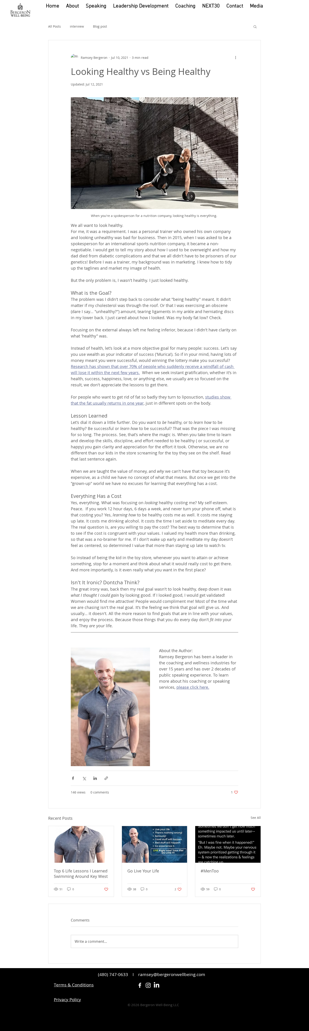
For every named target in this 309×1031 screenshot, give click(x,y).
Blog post (100, 26)
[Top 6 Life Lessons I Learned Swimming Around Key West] (81, 844)
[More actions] (235, 57)
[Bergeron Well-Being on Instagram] (148, 985)
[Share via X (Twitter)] (84, 778)
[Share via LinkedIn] (95, 778)
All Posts (54, 26)
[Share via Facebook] (73, 778)
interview (77, 26)
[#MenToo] (228, 844)
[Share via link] (106, 778)
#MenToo (210, 871)
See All (256, 817)
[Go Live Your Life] (154, 844)
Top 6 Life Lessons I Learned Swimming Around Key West (81, 873)
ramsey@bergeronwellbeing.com (171, 974)
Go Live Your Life (143, 871)
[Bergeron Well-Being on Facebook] (139, 985)
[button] (256, 6)
